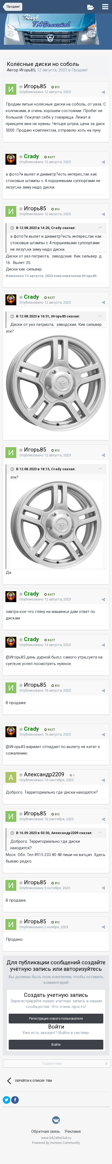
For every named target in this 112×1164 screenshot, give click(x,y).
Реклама (73, 1131)
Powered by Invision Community (56, 1143)
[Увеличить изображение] (56, 382)
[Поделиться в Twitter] (6, 1100)
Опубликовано (45, 92)
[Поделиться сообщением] (103, 92)
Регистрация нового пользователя (56, 1018)
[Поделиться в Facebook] (15, 1100)
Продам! (79, 70)
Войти (56, 1045)
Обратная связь (45, 1131)
